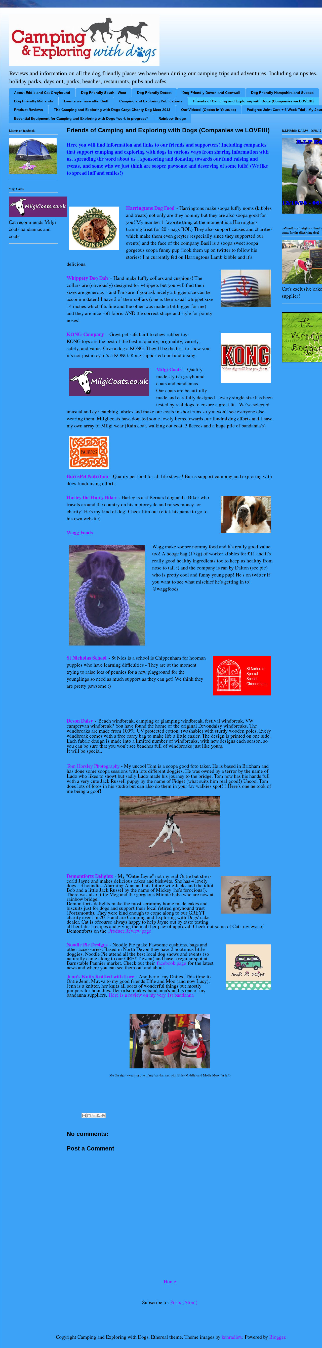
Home (170, 1281)
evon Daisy (82, 720)
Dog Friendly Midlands (33, 101)
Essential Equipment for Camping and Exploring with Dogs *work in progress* (81, 118)
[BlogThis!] (88, 1115)
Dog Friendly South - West (103, 93)
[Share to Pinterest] (103, 1115)
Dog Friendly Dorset (154, 93)
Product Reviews (28, 110)
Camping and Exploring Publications (150, 101)
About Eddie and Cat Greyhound (42, 93)
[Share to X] (93, 1115)
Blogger (277, 1336)
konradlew (232, 1336)
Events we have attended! (86, 101)
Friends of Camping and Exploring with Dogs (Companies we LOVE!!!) (253, 101)
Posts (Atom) (183, 1302)
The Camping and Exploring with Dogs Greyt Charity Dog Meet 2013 (112, 110)
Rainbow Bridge (172, 118)
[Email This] (84, 1115)
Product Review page (129, 930)
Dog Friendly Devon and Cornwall (211, 93)
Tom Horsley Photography (93, 765)
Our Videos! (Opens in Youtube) (208, 110)
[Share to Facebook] (98, 1115)
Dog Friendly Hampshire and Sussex (282, 93)
